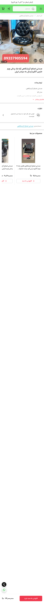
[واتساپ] (4, 590)
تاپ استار (39, 16)
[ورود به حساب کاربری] (9, 8)
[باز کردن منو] (40, 9)
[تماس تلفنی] (4, 584)
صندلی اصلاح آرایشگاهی (26, 16)
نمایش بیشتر (39, 99)
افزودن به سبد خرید (31, 598)
